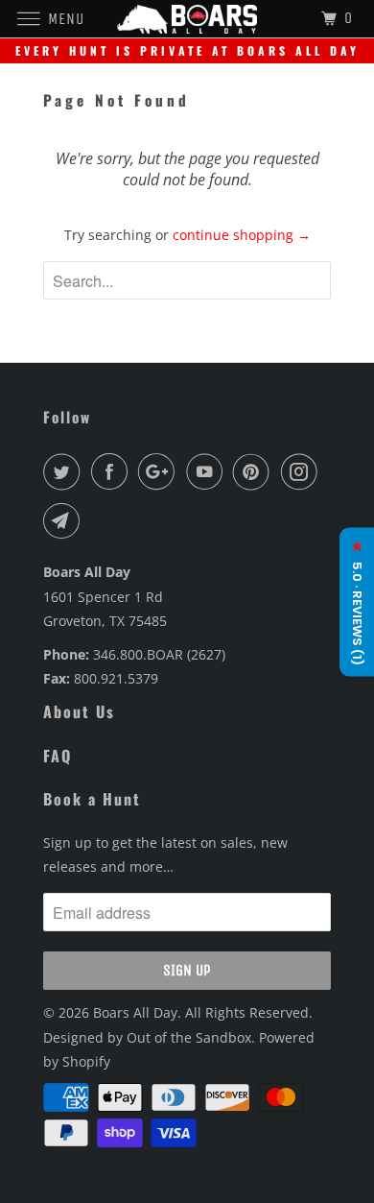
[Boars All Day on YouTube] (208, 471)
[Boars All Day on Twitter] (65, 471)
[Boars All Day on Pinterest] (255, 471)
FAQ (57, 755)
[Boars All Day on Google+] (160, 471)
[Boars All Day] (187, 18)
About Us (79, 711)
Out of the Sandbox (189, 1037)
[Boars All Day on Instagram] (303, 471)
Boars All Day (135, 1012)
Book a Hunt (92, 798)
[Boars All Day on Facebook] (113, 471)
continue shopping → (242, 235)
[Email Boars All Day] (65, 520)
